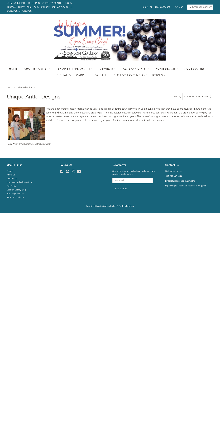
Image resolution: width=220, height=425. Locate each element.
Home (13, 68)
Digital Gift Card (70, 75)
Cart (181, 7)
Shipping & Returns (15, 193)
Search (10, 171)
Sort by (177, 96)
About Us (11, 175)
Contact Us (12, 179)
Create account (162, 7)
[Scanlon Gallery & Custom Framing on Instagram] (73, 172)
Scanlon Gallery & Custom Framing (118, 206)
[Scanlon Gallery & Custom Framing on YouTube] (79, 172)
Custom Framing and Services (139, 75)
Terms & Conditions (15, 197)
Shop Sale (99, 75)
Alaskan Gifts (135, 68)
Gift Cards (11, 186)
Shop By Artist (36, 68)
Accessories (195, 68)
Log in (145, 7)
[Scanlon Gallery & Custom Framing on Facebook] (61, 172)
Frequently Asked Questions (19, 182)
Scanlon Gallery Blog (16, 190)
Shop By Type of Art (74, 68)
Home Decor (165, 68)
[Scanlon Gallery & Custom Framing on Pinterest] (67, 172)
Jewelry (107, 68)
